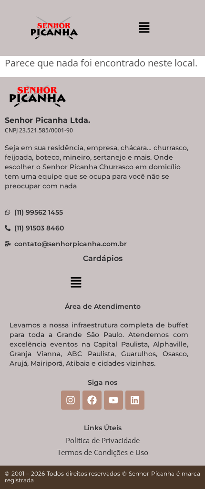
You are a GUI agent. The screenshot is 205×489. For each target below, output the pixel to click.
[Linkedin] (134, 400)
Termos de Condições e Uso (102, 452)
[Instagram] (70, 400)
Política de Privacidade (103, 440)
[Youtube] (113, 400)
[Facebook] (92, 400)
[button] (144, 28)
